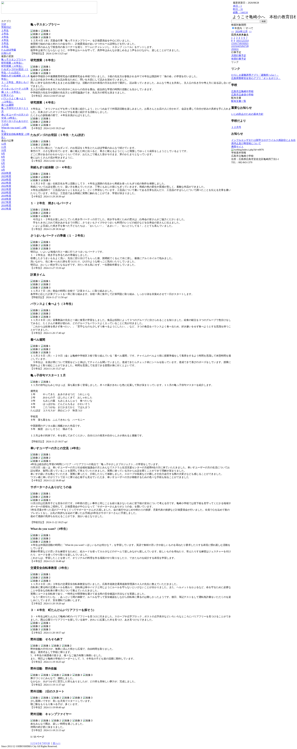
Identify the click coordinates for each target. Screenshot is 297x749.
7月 (3, 160)
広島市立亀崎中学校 (242, 91)
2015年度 (6, 208)
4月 (3, 169)
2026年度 (6, 173)
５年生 (5, 43)
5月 (3, 166)
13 (245, 40)
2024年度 (6, 179)
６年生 (5, 46)
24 (237, 46)
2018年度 (6, 199)
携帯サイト (237, 146)
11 (240, 40)
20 (245, 43)
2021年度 (6, 189)
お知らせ (6, 53)
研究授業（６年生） (12, 62)
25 (240, 46)
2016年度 (6, 205)
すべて (249, 28)
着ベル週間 (7, 105)
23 (235, 46)
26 (242, 46)
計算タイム (7, 95)
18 (240, 43)
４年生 (5, 40)
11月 (3, 147)
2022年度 (6, 186)
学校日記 (6, 27)
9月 (3, 153)
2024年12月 (241, 31)
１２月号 (236, 127)
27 (245, 46)
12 (242, 40)
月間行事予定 (238, 55)
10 (48, 743)
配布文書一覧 (238, 101)
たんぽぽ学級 (8, 49)
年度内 (238, 28)
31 (237, 49)
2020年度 (6, 192)
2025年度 (6, 176)
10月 (3, 150)
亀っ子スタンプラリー (13, 59)
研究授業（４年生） (12, 66)
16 (235, 43)
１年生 (5, 30)
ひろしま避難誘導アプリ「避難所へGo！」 (255, 75)
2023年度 (6, 182)
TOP (3, 24)
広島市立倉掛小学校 (242, 94)
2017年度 (6, 202)
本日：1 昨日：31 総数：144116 (240, 9)
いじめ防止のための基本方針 (247, 114)
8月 (3, 156)
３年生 (5, 37)
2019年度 (6, 195)
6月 (3, 163)
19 (242, 43)
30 (235, 49)
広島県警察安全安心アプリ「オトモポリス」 (256, 78)
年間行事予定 (238, 58)
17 (237, 43)
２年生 (5, 33)
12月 (3, 144)
